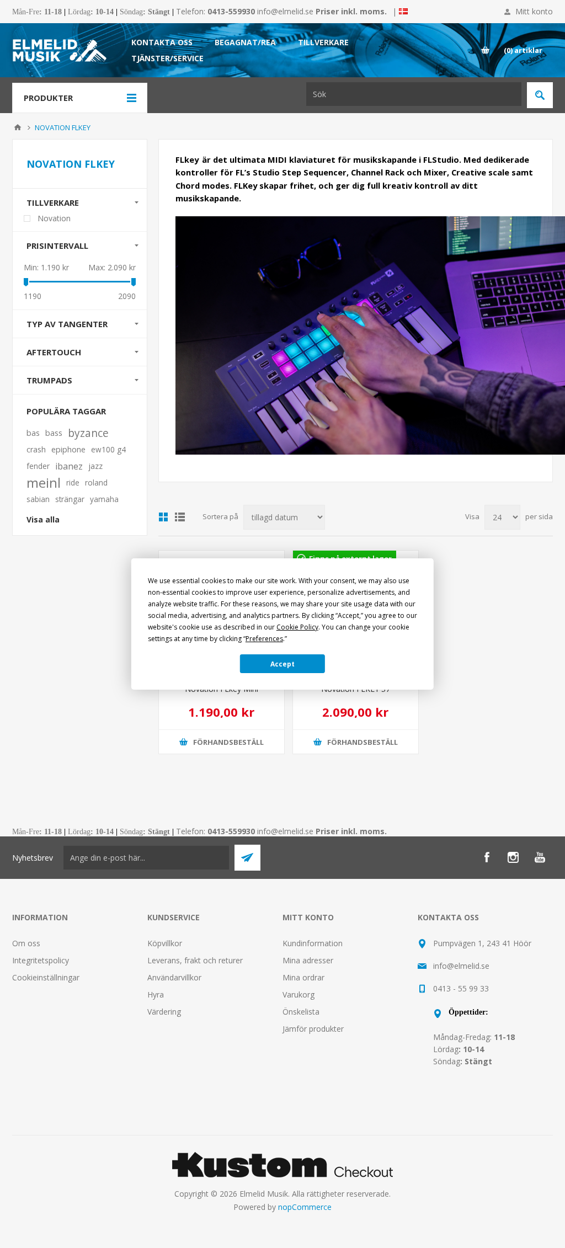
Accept (282, 664)
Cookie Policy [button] (297, 627)
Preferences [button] (264, 638)
